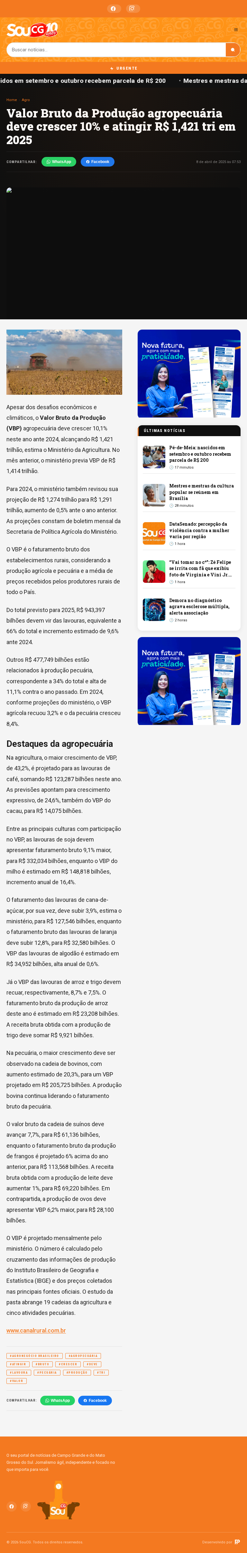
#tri (101, 1372)
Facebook (114, 8)
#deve (92, 1364)
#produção (77, 1372)
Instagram (133, 8)
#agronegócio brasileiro (34, 1356)
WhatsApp (61, 162)
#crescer (68, 1364)
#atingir (18, 1364)
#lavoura (19, 1372)
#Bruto (42, 1364)
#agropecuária (83, 1356)
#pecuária (47, 1372)
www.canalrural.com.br (36, 1330)
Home (11, 100)
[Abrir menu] (236, 29)
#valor (16, 1381)
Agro (26, 100)
